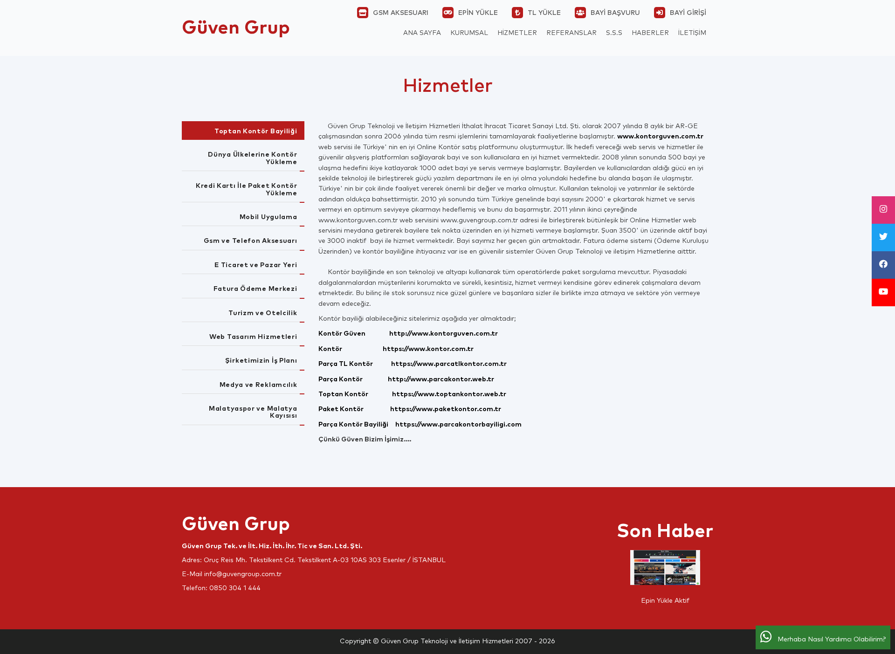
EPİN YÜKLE (478, 13)
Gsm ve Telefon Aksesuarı (250, 241)
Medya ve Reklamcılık (258, 385)
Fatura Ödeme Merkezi (255, 289)
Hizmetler (517, 33)
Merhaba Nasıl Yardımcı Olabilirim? (829, 639)
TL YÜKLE (544, 13)
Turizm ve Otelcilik (262, 313)
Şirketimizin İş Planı (261, 361)
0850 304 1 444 (235, 588)
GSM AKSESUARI (400, 13)
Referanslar (571, 33)
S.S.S (614, 33)
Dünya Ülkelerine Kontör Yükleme (252, 158)
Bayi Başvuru (615, 13)
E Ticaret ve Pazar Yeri (255, 265)
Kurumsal (469, 33)
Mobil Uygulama (268, 217)
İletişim (692, 33)
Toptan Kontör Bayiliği (255, 131)
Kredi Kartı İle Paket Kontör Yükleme (246, 189)
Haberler (650, 33)
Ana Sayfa (422, 33)
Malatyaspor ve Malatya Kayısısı (253, 412)
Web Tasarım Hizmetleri (253, 337)
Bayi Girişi (688, 13)
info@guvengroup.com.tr (243, 574)
